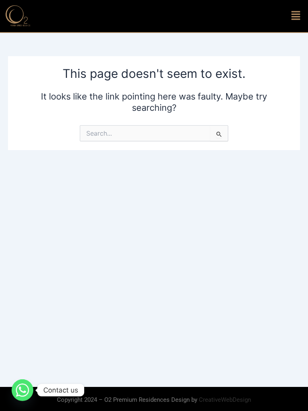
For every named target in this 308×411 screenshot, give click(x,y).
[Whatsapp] (22, 390)
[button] (296, 15)
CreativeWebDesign (225, 399)
